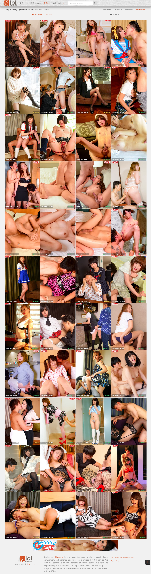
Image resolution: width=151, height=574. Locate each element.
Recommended (141, 9)
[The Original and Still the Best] (75, 550)
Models (58, 3)
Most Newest (107, 9)
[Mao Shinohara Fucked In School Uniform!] (58, 137)
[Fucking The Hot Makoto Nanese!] (58, 468)
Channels (37, 3)
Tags (48, 3)
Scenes (25, 3)
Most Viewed (128, 9)
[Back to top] (147, 562)
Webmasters (115, 561)
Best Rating (118, 9)
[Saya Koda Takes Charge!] (58, 279)
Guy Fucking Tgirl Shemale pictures (122, 557)
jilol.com (31, 564)
